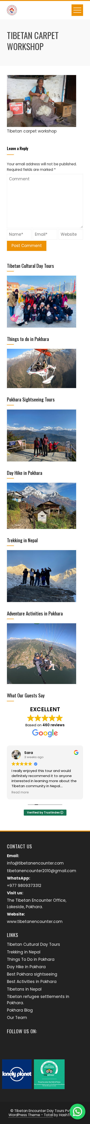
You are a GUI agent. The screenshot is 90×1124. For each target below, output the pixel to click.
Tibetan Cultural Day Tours (33, 944)
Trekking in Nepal (23, 952)
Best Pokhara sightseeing (32, 974)
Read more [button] (20, 792)
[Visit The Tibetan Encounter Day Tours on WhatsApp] (48, 1046)
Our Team (17, 1017)
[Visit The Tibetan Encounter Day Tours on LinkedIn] (36, 1046)
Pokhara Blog (20, 1010)
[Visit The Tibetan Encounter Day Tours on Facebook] (23, 1046)
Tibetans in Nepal (24, 989)
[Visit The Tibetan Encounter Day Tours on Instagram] (11, 1046)
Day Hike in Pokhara (26, 967)
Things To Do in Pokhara (30, 959)
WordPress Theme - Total (31, 1114)
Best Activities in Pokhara (32, 981)
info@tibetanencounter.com (35, 863)
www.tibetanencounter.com (35, 921)
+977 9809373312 (24, 885)
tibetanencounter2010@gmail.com (41, 871)
